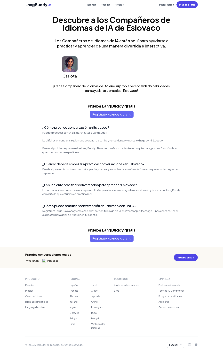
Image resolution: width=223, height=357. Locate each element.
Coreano (75, 312)
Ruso (94, 312)
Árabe (94, 290)
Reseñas (105, 4)
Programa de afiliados (170, 296)
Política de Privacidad (170, 285)
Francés (74, 290)
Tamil (94, 285)
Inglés (73, 307)
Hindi (72, 323)
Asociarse (164, 301)
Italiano (74, 301)
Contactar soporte (169, 307)
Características (33, 296)
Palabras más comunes (126, 285)
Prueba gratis (187, 4)
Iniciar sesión (166, 4)
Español (74, 285)
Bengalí (95, 318)
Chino (94, 301)
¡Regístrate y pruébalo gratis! (112, 114)
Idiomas (91, 4)
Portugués (97, 307)
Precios (119, 4)
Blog (116, 290)
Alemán (74, 296)
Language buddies (35, 307)
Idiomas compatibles (36, 301)
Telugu (73, 318)
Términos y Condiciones (171, 290)
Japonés (95, 296)
